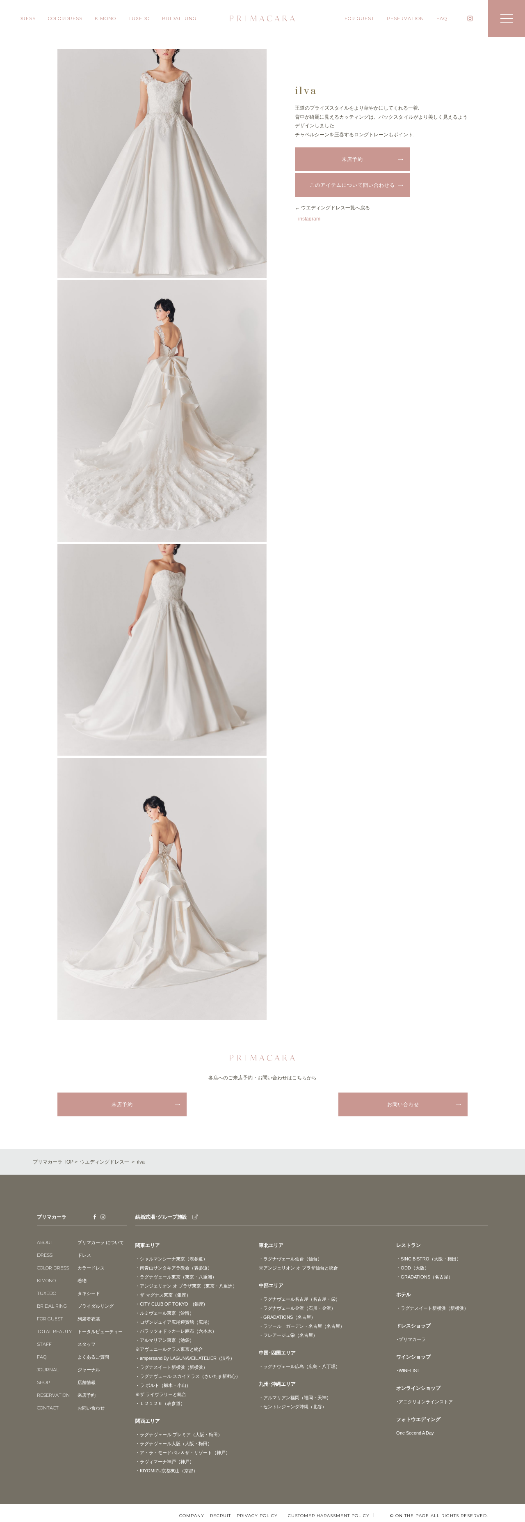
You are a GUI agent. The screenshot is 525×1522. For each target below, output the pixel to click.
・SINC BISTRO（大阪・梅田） (428, 1258)
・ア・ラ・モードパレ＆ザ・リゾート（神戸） (182, 1452)
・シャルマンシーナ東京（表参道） (171, 1258)
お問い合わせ (403, 1104)
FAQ (441, 18)
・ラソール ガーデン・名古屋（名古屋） (302, 1326)
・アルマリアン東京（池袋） (164, 1340)
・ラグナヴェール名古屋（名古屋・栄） (299, 1299)
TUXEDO (139, 18)
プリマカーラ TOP (53, 1162)
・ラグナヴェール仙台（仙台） (290, 1258)
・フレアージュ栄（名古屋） (288, 1335)
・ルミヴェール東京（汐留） (164, 1313)
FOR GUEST (359, 18)
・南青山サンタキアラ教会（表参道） (173, 1267)
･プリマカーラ (411, 1339)
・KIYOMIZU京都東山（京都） (166, 1470)
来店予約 (352, 159)
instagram (308, 219)
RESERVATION (405, 18)
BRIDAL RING (179, 18)
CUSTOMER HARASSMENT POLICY (329, 1515)
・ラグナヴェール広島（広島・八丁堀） (299, 1366)
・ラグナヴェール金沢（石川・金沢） (297, 1308)
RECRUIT (220, 1516)
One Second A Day (415, 1432)
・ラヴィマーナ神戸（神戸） (164, 1461)
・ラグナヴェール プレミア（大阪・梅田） (178, 1434)
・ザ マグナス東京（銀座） (163, 1294)
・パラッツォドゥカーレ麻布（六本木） (176, 1331)
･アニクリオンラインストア (424, 1401)
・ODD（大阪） (412, 1267)
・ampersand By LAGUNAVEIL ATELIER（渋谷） (185, 1358)
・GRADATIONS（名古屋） (287, 1317)
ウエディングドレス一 (104, 1162)
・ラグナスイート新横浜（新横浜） (171, 1367)
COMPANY (191, 1516)
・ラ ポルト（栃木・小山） (163, 1385)
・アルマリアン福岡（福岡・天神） (295, 1397)
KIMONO (105, 18)
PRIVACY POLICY (257, 1515)
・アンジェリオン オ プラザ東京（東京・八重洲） (186, 1285)
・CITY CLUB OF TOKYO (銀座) (170, 1304)
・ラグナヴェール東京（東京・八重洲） (176, 1276)
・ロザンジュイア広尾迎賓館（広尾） (173, 1322)
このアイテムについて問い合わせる (352, 185)
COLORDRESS (65, 18)
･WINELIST (408, 1370)
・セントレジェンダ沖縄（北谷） (292, 1406)
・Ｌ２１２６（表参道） (160, 1403)
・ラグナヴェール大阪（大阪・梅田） (173, 1443)
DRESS (27, 18)
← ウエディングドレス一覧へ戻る (332, 208)
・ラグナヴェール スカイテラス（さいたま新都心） (187, 1376)
